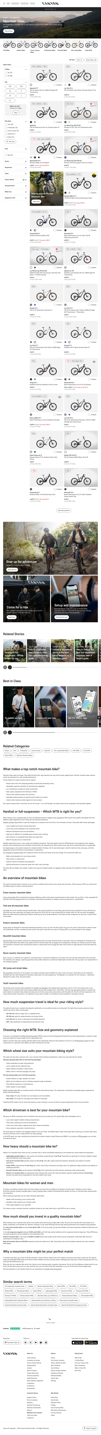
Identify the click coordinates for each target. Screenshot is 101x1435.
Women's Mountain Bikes (24, 755)
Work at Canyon (32, 1370)
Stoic (46, 848)
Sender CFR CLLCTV (70, 455)
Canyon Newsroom (33, 1373)
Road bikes (54, 1397)
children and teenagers (41, 988)
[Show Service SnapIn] (99, 717)
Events (53, 1358)
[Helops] (69, 414)
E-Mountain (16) (13, 127)
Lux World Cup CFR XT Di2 (72, 125)
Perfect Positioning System (29, 1036)
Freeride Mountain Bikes (69, 1296)
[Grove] (31, 342)
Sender (56, 943)
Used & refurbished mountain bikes (16, 1305)
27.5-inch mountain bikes (11, 1060)
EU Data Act (30, 1386)
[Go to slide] (34, 667)
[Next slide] (10, 667)
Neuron (28, 912)
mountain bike (21, 818)
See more (11, 141)
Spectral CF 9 (34, 88)
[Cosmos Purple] (35, 305)
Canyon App (54, 1378)
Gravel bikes (54, 1400)
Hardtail (31, 1286)
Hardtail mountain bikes (10, 822)
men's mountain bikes (40, 1191)
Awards (29, 1368)
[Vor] (10, 732)
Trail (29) (10, 124)
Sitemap (53, 1381)
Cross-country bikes (9, 897)
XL (10, 100)
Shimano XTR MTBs (82, 1291)
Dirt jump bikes (8, 973)
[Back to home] (50, 3)
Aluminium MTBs (66, 1291)
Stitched (61, 975)
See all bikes (9, 31)
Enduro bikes (7, 927)
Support (32, 3)
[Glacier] (65, 85)
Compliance (30, 1383)
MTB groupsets (82, 1136)
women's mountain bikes (23, 1191)
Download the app (61, 617)
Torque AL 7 (33, 383)
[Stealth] (31, 230)
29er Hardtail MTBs (87, 1296)
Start (15, 113)
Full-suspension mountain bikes (13, 853)
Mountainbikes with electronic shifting (44, 1300)
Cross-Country (36, 751)
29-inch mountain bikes (10, 1075)
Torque (54, 945)
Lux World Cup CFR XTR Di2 (73, 161)
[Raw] (35, 267)
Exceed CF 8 (33, 308)
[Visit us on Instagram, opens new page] (31, 1343)
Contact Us (30, 1418)
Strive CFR (64, 929)
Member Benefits (56, 1376)
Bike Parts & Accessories (58, 1410)
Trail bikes (6, 910)
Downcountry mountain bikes (69, 1300)
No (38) (10, 76)
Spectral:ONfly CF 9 (70, 196)
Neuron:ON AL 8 (69, 383)
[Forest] (35, 452)
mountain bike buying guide (52, 1269)
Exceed (5, 850)
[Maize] (35, 122)
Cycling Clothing (56, 1413)
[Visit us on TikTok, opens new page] (46, 1343)
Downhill (47, 751)
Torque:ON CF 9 (34, 492)
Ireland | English (91, 1428)
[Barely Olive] (69, 193)
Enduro (7, 751)
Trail (14, 751)
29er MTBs (76, 751)
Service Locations (32, 1400)
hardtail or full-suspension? (55, 818)
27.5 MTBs (87, 751)
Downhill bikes (7, 941)
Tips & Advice (55, 1368)
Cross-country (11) (13, 131)
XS (10, 91)
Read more (36, 201)
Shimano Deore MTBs (26, 1296)
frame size (57, 1036)
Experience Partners (57, 1373)
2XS (21, 86)
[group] (50, 46)
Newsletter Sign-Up (13, 1342)
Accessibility (31, 1388)
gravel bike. (91, 845)
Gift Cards (78, 1370)
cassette (27, 1132)
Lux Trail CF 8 (68, 418)
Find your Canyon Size (81, 1363)
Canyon (5, 17)
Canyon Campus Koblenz (58, 1370)
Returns (29, 1410)
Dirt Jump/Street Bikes (61, 751)
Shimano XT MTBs (10, 1296)
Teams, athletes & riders (58, 1363)
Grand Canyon (10, 848)
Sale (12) (10, 155)
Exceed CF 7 (68, 345)
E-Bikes (53, 1405)
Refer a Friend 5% (80, 1368)
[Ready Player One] (31, 157)
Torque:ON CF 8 (34, 233)
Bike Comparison (80, 1365)
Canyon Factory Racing (34, 1363)
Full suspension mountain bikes (14, 1286)
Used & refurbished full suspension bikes (74, 1305)
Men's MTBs (9, 755)
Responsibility (31, 1365)
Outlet (53, 1415)
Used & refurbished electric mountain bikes (44, 1305)
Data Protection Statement (35, 1381)
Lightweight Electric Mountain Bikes (16, 1300)
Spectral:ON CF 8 (35, 161)
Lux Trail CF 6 (68, 88)
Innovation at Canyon (33, 1360)
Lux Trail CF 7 (34, 345)
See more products (64, 510)
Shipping (30, 1402)
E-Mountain (23, 751)
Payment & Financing (33, 1405)
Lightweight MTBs (51, 1291)
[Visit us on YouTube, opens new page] (36, 1343)
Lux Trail (80, 897)
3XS (10, 86)
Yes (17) (10, 73)
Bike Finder (78, 1358)
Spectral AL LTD (69, 271)
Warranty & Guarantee (34, 1408)
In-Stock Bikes (79, 1360)
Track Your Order (32, 1415)
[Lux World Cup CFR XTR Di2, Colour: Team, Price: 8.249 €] (81, 145)
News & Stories (55, 1365)
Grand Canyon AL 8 (36, 455)
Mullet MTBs (9, 1291)
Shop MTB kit (12, 570)
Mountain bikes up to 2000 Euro (48, 1296)
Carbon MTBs (37, 1291)
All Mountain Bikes (23, 1291)
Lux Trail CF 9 (68, 308)
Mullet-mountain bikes (10, 1090)
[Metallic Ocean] (69, 379)
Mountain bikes (55, 1402)
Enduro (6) (11, 137)
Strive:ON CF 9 (68, 233)
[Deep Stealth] (39, 157)
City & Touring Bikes (57, 1408)
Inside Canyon (31, 1358)
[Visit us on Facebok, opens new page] (25, 1343)
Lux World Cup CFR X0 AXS (38, 271)
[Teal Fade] (35, 379)
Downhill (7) (11, 134)
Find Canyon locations (57, 1360)
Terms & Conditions (33, 1376)
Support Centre (31, 1397)
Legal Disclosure (32, 1378)
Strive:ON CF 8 (68, 492)
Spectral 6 (33, 125)
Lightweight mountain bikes (15, 1156)
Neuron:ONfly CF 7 (35, 418)
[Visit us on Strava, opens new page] (41, 1343)
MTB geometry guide (81, 1041)
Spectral (58, 868)
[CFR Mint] (69, 122)
